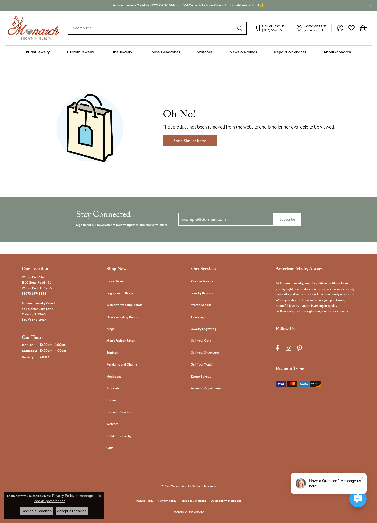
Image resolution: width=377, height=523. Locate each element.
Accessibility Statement (226, 500)
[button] (340, 28)
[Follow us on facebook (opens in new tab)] (278, 348)
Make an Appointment (207, 388)
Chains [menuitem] (111, 400)
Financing (198, 317)
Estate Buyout (201, 376)
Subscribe (287, 219)
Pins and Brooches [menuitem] (119, 412)
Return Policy (144, 500)
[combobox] (151, 28)
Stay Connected (103, 216)
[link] (272, 28)
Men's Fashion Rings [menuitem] (120, 340)
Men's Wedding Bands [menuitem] (122, 317)
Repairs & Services (290, 52)
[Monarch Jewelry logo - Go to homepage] (33, 28)
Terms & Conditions (194, 500)
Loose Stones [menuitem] (115, 281)
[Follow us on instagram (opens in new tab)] (288, 348)
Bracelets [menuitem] (113, 388)
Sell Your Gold (201, 340)
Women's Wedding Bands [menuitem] (124, 305)
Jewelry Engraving (203, 329)
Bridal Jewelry (38, 52)
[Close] (371, 5)
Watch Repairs (201, 305)
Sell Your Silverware (205, 352)
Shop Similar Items (189, 140)
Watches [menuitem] (112, 424)
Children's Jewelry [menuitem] (119, 436)
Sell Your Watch (202, 364)
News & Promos (243, 52)
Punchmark (196, 511)
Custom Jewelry (80, 52)
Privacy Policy (167, 500)
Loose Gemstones (165, 52)
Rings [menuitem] (110, 329)
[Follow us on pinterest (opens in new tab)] (299, 348)
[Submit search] (240, 28)
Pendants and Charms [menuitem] (121, 364)
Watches (204, 52)
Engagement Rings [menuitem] (119, 293)
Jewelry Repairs (202, 293)
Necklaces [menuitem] (113, 376)
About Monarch (337, 52)
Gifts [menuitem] (109, 448)
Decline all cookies (37, 511)
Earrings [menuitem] (112, 352)
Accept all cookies (71, 511)
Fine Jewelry (121, 52)
